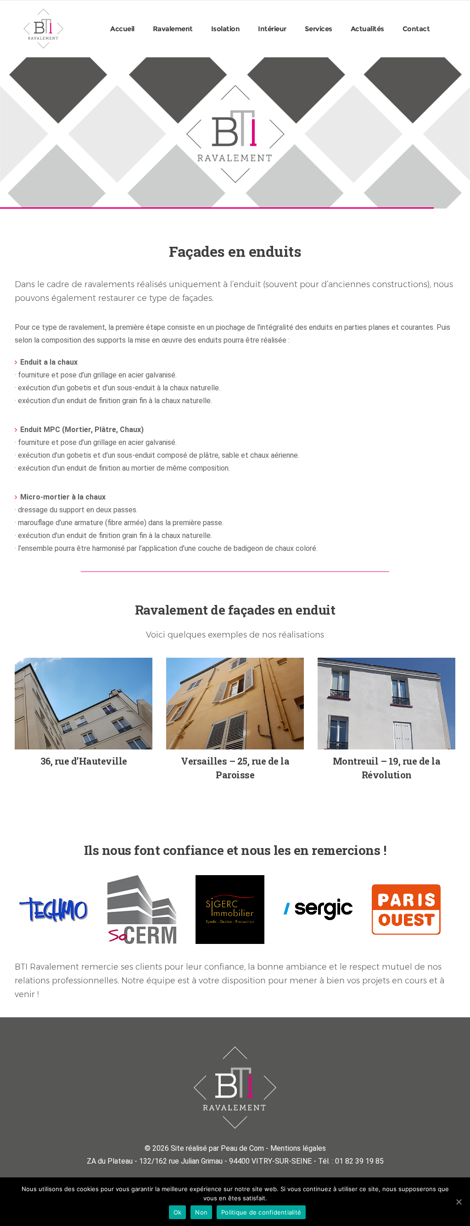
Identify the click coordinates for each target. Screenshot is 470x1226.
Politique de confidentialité (261, 1212)
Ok (177, 1212)
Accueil (122, 28)
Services (318, 28)
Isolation (225, 28)
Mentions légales (298, 1148)
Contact (416, 28)
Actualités (367, 28)
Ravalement (173, 28)
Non (201, 1212)
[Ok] (458, 1201)
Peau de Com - (245, 1148)
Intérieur (272, 28)
